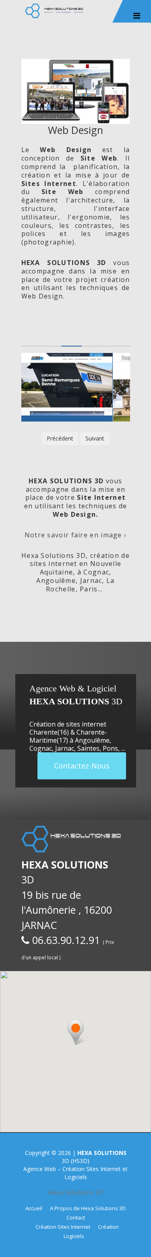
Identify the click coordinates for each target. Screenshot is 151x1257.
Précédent (60, 438)
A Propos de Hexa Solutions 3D (88, 1208)
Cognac (40, 748)
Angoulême (92, 740)
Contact (75, 1217)
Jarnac (64, 748)
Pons (110, 748)
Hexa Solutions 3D (75, 1192)
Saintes (88, 748)
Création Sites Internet (62, 1226)
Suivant (94, 438)
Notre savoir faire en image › (76, 534)
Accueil (33, 1208)
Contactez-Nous (82, 765)
